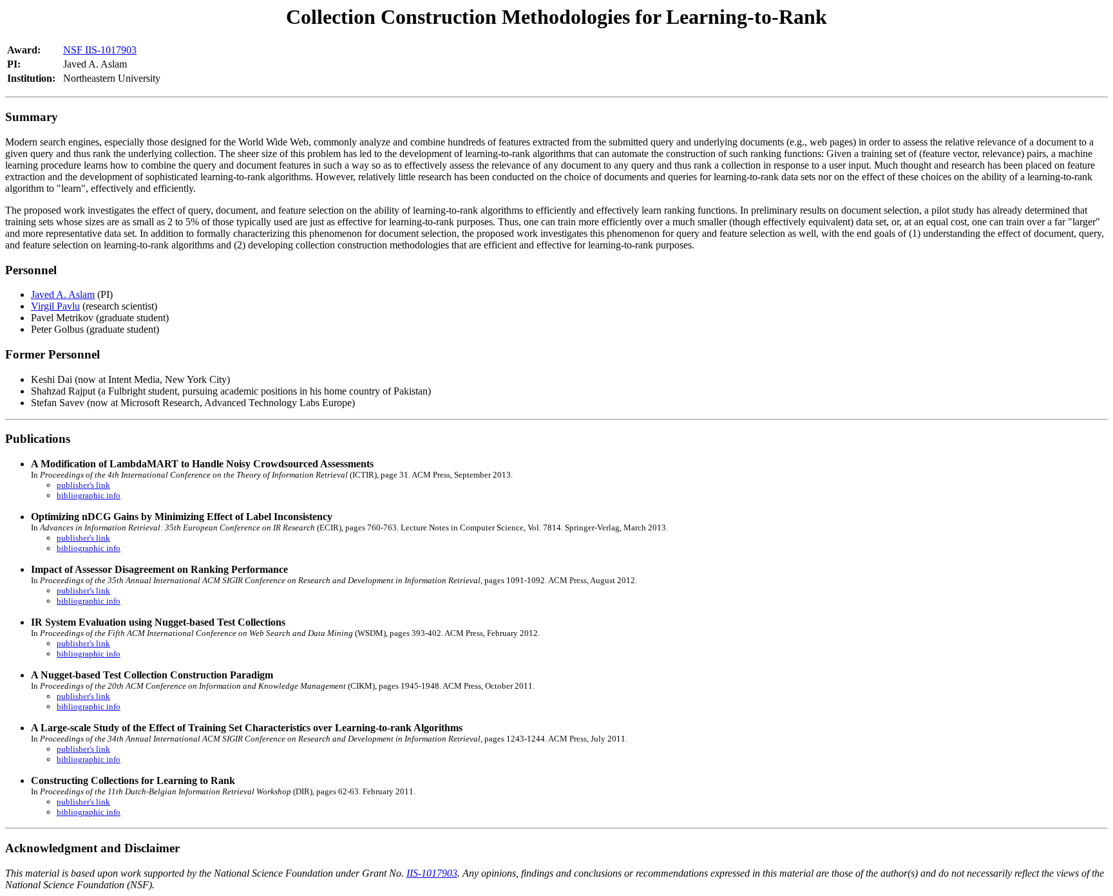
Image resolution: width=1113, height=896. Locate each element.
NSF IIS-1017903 (100, 49)
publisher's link (83, 485)
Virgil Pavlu (55, 306)
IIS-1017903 (431, 873)
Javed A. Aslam (63, 294)
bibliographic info (88, 495)
